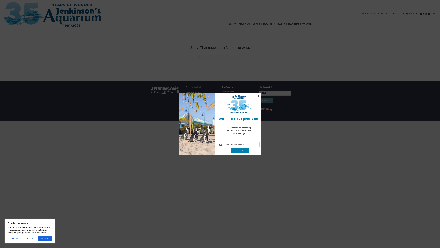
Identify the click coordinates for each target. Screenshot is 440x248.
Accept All (44, 238)
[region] (30, 231)
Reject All (30, 238)
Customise (15, 238)
